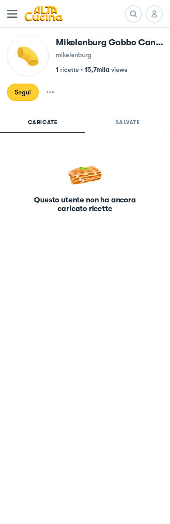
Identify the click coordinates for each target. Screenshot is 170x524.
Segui (23, 92)
